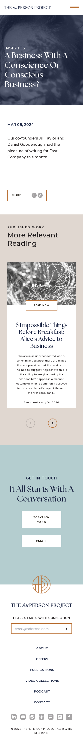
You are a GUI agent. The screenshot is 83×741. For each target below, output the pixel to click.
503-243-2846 (41, 519)
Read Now (42, 305)
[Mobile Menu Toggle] (74, 7)
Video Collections (42, 680)
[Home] (27, 7)
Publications (42, 670)
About (42, 648)
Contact (42, 702)
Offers (42, 659)
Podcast (42, 691)
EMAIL (41, 541)
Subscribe (66, 629)
